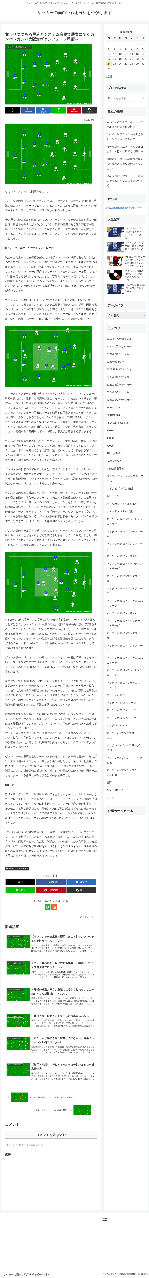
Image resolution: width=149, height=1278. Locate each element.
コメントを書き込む (51, 1135)
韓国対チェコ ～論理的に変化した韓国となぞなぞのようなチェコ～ (125, 164)
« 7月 (109, 76)
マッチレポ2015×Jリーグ (18, 869)
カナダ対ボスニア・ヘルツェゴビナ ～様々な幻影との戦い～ (125, 149)
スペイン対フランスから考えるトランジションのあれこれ (125, 136)
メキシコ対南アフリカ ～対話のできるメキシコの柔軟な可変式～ (125, 181)
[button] (89, 110)
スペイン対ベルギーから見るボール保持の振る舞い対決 (125, 124)
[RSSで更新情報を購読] (54, 907)
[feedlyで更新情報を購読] (47, 907)
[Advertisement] (29, 1177)
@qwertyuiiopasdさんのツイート (125, 207)
